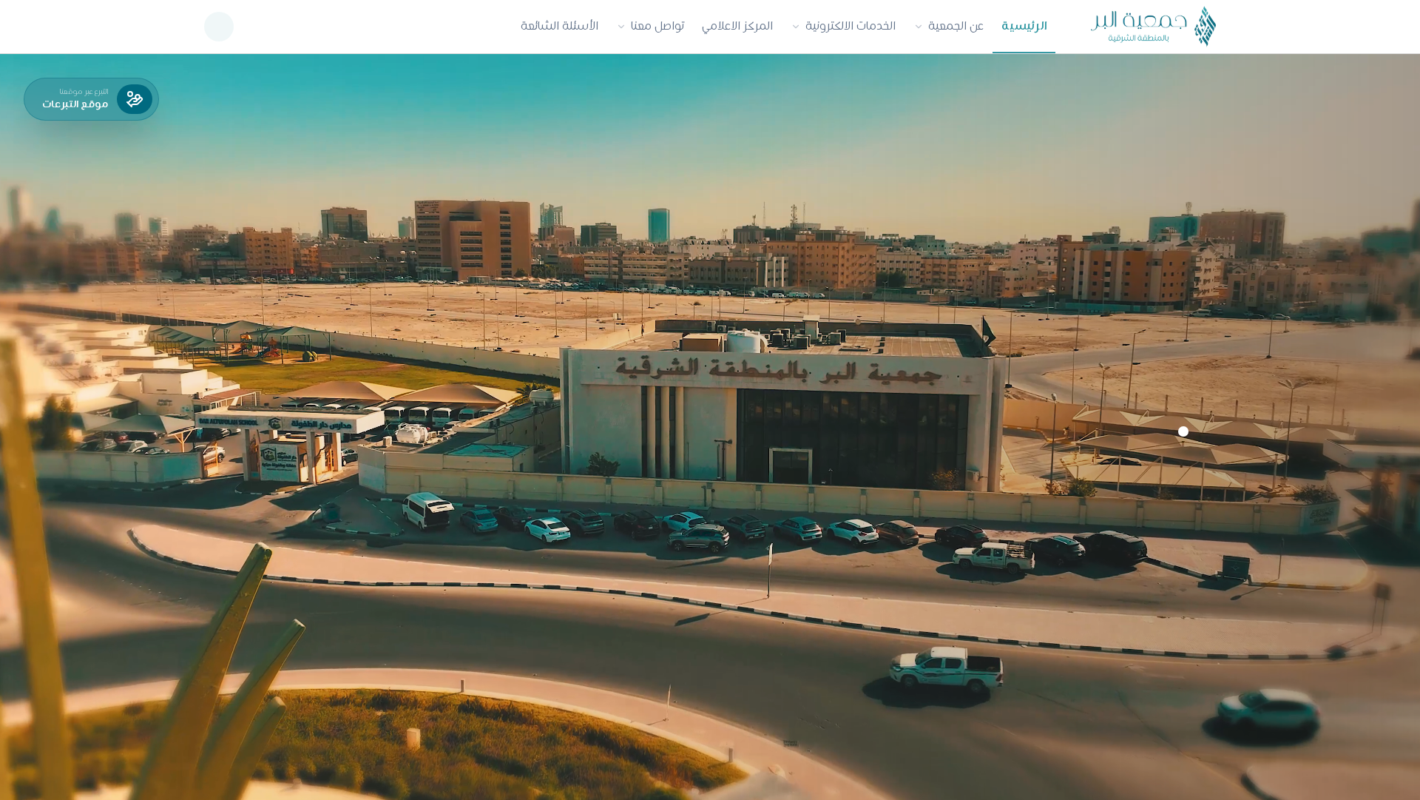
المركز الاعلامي (737, 26)
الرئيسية (1024, 27)
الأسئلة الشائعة (559, 26)
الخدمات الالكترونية (850, 26)
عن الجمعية (956, 26)
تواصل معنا (657, 26)
